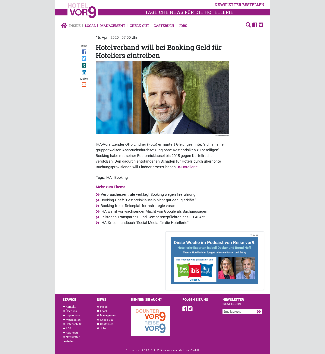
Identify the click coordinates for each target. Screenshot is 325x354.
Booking (121, 177)
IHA (109, 177)
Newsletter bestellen (71, 339)
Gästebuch (164, 25)
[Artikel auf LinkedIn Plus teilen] (84, 72)
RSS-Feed (71, 332)
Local (90, 25)
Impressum (72, 315)
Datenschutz (73, 324)
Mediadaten (72, 319)
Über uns (71, 311)
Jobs (183, 25)
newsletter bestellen (239, 4)
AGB (68, 328)
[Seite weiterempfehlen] (84, 85)
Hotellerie (189, 167)
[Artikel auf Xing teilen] (84, 66)
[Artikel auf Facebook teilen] (84, 52)
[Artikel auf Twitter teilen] (84, 59)
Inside (74, 25)
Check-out (139, 25)
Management (112, 25)
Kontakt (70, 306)
